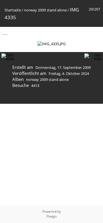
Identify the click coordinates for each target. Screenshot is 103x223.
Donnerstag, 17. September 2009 (63, 67)
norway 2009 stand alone (45, 10)
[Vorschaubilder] (71, 33)
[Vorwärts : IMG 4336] (95, 33)
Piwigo (51, 216)
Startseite (13, 10)
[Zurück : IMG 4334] (83, 33)
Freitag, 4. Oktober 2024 (69, 73)
